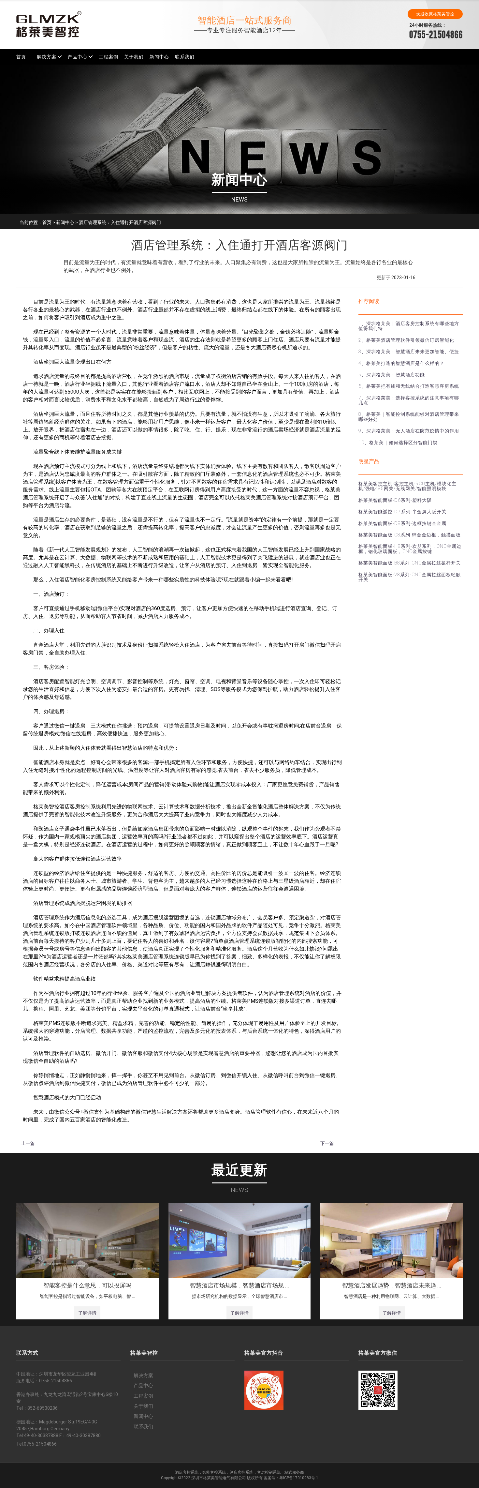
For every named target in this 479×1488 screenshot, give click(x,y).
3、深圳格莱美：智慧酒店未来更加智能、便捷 (408, 351)
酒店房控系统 (241, 1472)
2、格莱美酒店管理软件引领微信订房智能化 (406, 340)
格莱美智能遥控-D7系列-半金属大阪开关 (402, 511)
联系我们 (185, 56)
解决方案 (46, 56)
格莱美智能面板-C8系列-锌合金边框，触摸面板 (409, 534)
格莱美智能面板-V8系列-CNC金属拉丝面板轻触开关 (409, 577)
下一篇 (327, 1143)
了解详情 (87, 1312)
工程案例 (108, 56)
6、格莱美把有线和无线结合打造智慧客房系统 (408, 386)
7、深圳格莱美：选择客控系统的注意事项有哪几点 (408, 400)
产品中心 (77, 56)
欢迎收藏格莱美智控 (435, 14)
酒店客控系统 (186, 1472)
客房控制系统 (269, 1472)
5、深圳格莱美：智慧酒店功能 (391, 374)
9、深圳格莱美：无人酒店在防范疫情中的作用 (408, 430)
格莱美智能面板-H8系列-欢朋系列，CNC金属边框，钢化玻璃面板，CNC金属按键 (409, 549)
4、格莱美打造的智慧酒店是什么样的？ (401, 363)
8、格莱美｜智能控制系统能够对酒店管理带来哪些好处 (408, 417)
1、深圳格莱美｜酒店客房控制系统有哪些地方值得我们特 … (408, 326)
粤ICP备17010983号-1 (298, 1478)
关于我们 (134, 56)
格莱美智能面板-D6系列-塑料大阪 (395, 500)
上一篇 (28, 1143)
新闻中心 (159, 56)
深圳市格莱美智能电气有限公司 (218, 1478)
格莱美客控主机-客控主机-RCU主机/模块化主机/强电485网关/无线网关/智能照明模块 (407, 486)
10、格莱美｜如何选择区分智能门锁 (398, 442)
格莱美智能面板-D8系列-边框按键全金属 (402, 523)
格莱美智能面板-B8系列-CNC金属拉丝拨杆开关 (409, 562)
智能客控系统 (214, 1472)
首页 (21, 56)
